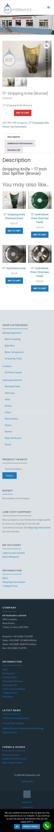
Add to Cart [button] (14, 230)
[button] (46, 46)
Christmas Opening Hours (15, 718)
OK (17, 826)
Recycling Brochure (12, 762)
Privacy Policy (9, 677)
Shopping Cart (10, 684)
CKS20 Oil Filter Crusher (14, 758)
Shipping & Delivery (12, 681)
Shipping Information (39, 527)
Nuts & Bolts (11, 418)
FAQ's (5, 578)
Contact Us (27, 807)
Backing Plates (12, 386)
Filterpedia (27, 781)
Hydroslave (20, 126)
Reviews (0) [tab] (14, 149)
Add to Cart (22, 112)
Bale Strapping (13, 338)
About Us (27, 802)
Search (9, 475)
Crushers (6, 366)
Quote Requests (10, 556)
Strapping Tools (13, 358)
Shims (8, 444)
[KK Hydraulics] (17, 7)
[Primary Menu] (48, 7)
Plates (8, 425)
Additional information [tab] (20, 143)
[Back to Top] (27, 794)
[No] (50, 820)
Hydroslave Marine (12, 379)
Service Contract (11, 754)
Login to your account (13, 552)
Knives (5, 126)
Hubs (7, 399)
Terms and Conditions (13, 688)
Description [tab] (14, 136)
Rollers (8, 431)
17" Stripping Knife (39, 122)
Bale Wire (10, 345)
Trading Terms (10, 585)
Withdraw (7, 696)
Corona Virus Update (13, 723)
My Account (8, 673)
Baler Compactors (14, 351)
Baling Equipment (11, 332)
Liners (8, 412)
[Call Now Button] (47, 826)
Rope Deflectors (13, 437)
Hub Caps (10, 392)
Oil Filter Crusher (13, 372)
